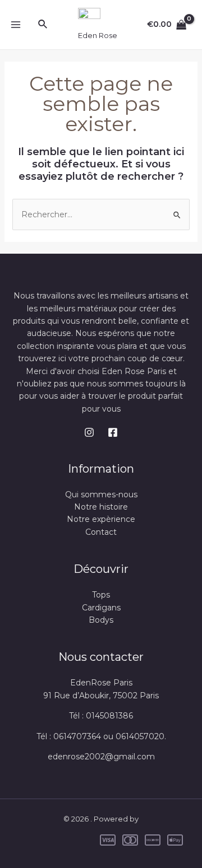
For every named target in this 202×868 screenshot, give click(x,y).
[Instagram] (89, 432)
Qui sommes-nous (101, 494)
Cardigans (101, 608)
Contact (101, 532)
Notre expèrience (101, 519)
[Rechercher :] (101, 214)
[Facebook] (113, 432)
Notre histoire (101, 507)
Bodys (101, 620)
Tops (101, 595)
